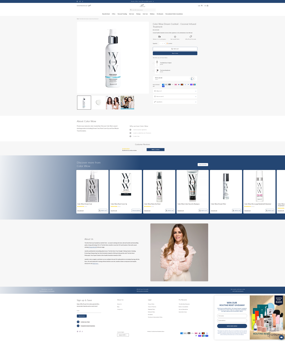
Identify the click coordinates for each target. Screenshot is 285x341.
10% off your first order (142, 289)
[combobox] (142, 9)
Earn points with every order (238, 289)
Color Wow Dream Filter (218, 204)
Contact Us (120, 309)
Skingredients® (93, 247)
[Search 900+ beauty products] (131, 9)
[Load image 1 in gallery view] (84, 102)
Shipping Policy (151, 309)
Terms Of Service (152, 306)
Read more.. (95, 263)
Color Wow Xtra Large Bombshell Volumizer (257, 204)
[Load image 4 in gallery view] (127, 102)
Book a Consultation (183, 306)
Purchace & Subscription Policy (155, 317)
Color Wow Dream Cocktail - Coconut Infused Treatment (89, 18)
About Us (119, 304)
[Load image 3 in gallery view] (113, 102)
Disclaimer (150, 314)
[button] (106, 14)
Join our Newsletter (183, 309)
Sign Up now (82, 316)
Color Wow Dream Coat (84, 204)
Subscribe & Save (183, 312)
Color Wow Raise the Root (152, 204)
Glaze (163, 331)
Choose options (136, 210)
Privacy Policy (151, 304)
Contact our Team (85, 321)
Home (78, 18)
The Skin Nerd (154, 331)
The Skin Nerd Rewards (184, 304)
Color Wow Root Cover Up (119, 204)
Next (284, 165)
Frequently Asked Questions (88, 325)
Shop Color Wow (203, 164)
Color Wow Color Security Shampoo (189, 204)
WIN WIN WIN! (232, 326)
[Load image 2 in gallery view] (98, 102)
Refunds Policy (151, 312)
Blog (118, 306)
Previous (281, 165)
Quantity (155, 43)
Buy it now (175, 53)
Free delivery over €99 (47, 289)
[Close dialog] (281, 298)
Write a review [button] (155, 149)
